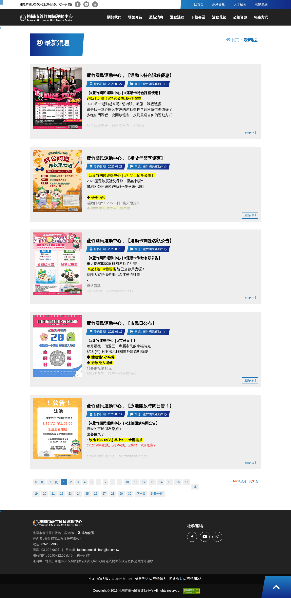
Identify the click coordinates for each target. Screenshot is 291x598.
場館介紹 (135, 17)
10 (127, 482)
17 (186, 482)
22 (61, 493)
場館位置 (88, 533)
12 (144, 482)
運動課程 (177, 17)
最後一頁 (157, 493)
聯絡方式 (261, 17)
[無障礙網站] (191, 591)
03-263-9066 (50, 544)
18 (195, 486)
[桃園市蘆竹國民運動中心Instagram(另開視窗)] (95, 4)
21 (53, 493)
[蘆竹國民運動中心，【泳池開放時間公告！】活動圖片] (57, 428)
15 (169, 482)
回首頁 (199, 4)
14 (161, 482)
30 (129, 493)
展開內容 (249, 132)
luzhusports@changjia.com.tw (98, 549)
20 (44, 493)
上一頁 (53, 482)
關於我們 (114, 17)
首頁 (235, 40)
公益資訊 (240, 17)
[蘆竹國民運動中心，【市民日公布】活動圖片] (57, 346)
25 (87, 493)
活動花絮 (219, 17)
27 (104, 493)
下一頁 (141, 493)
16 (178, 482)
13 (152, 482)
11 (135, 482)
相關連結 (261, 4)
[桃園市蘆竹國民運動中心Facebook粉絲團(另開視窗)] (78, 4)
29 (121, 493)
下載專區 (198, 17)
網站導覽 (218, 4)
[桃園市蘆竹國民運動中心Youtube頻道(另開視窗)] (86, 4)
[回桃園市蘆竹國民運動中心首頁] (46, 17)
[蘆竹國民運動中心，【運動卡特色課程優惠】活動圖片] (57, 98)
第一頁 (39, 482)
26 (95, 493)
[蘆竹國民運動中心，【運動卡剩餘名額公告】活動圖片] (57, 263)
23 (70, 493)
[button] (276, 587)
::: (1, 2)
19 (36, 493)
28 (112, 493)
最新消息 (156, 17)
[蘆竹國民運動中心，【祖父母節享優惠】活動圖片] (57, 181)
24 (78, 493)
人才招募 (240, 4)
